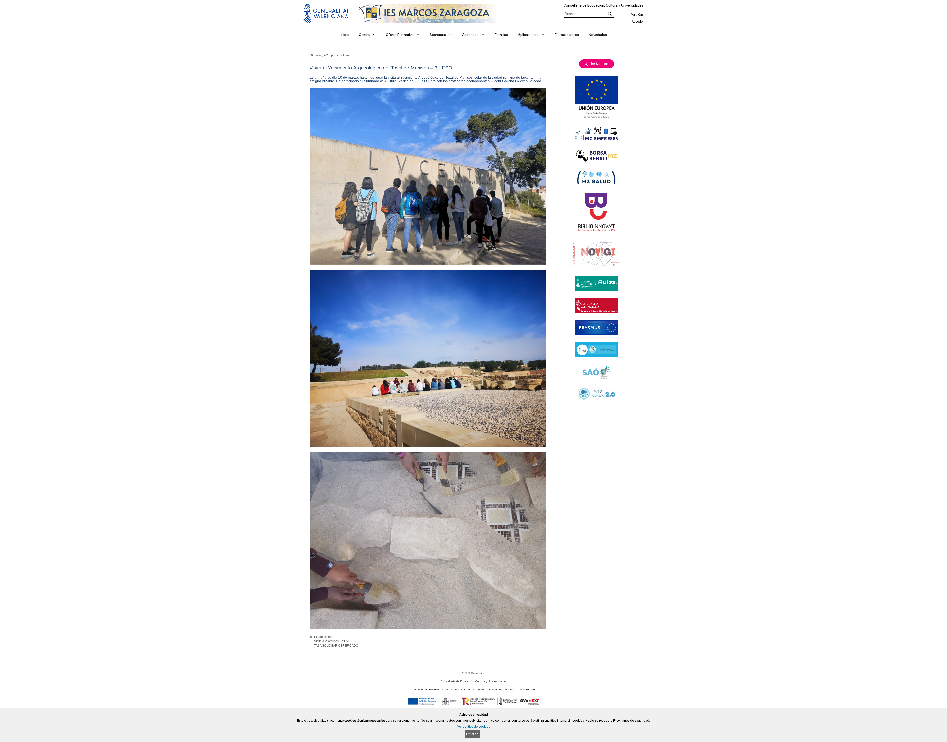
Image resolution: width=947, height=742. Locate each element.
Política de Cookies (472, 689)
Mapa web (494, 689)
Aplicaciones (528, 35)
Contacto (509, 689)
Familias (501, 35)
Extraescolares (567, 35)
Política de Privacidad (443, 689)
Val (633, 14)
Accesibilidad (526, 689)
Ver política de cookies (473, 726)
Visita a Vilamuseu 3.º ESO (332, 641)
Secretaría (438, 35)
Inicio (344, 35)
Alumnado (470, 35)
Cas (641, 14)
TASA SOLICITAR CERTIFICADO (336, 645)
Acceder (638, 21)
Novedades (598, 35)
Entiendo (472, 734)
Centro (364, 35)
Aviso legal (419, 689)
